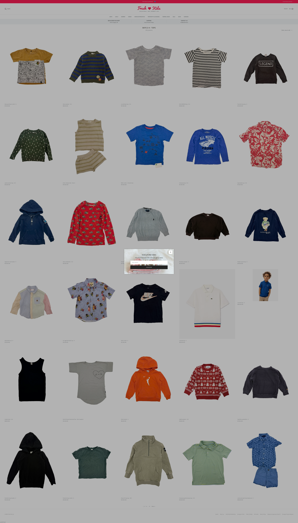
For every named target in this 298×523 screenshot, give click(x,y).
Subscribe (149, 267)
